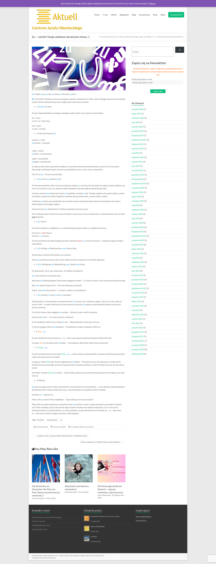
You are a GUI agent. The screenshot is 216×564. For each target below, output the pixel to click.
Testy (155, 14)
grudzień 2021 (138, 332)
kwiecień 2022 (138, 314)
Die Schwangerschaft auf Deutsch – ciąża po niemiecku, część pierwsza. (110, 489)
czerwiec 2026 (138, 118)
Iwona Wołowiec (104, 495)
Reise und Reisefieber (98, 526)
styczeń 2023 (137, 275)
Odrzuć (152, 3)
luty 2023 (136, 271)
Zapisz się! (157, 91)
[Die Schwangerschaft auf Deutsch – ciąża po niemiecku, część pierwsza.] (112, 455)
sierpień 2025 (137, 144)
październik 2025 (139, 140)
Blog (134, 14)
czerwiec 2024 (138, 201)
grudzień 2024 (138, 174)
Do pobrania (144, 14)
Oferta (114, 14)
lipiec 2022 (136, 301)
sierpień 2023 (137, 244)
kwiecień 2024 (138, 209)
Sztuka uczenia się (86, 427)
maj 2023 (136, 257)
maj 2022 (136, 310)
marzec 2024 (137, 214)
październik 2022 (139, 288)
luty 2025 (136, 166)
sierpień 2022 (137, 297)
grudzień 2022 (138, 279)
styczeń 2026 (137, 126)
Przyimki (40, 420)
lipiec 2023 (136, 249)
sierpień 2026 (137, 109)
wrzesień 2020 (138, 345)
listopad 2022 (138, 284)
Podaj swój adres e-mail (142, 79)
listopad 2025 (138, 135)
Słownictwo (52, 420)
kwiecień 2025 (138, 157)
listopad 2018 (138, 354)
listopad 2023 (138, 231)
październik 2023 (139, 236)
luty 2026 (136, 122)
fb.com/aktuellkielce (143, 517)
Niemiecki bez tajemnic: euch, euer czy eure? (105, 516)
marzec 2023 (137, 266)
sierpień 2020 (137, 349)
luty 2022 (136, 323)
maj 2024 (136, 205)
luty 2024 (136, 218)
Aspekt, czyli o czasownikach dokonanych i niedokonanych (61, 435)
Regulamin (124, 14)
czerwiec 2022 (138, 306)
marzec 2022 (137, 319)
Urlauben (94, 537)
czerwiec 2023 (138, 253)
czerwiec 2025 (138, 148)
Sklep (162, 14)
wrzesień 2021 (138, 340)
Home (97, 14)
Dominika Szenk (42, 427)
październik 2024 (139, 183)
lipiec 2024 (136, 196)
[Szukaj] (179, 50)
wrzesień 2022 (138, 292)
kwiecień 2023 (138, 262)
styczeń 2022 (137, 327)
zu (61, 420)
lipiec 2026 (136, 113)
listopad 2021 (138, 336)
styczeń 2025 (137, 170)
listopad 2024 (138, 179)
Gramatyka (74, 427)
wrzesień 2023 (138, 240)
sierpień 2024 (137, 192)
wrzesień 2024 (138, 188)
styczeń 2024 (137, 223)
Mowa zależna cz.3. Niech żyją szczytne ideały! (101, 442)
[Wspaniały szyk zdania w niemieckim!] (79, 455)
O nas (105, 14)
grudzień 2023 (138, 227)
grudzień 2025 (138, 131)
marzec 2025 (137, 161)
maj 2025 (136, 153)
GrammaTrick (176, 14)
